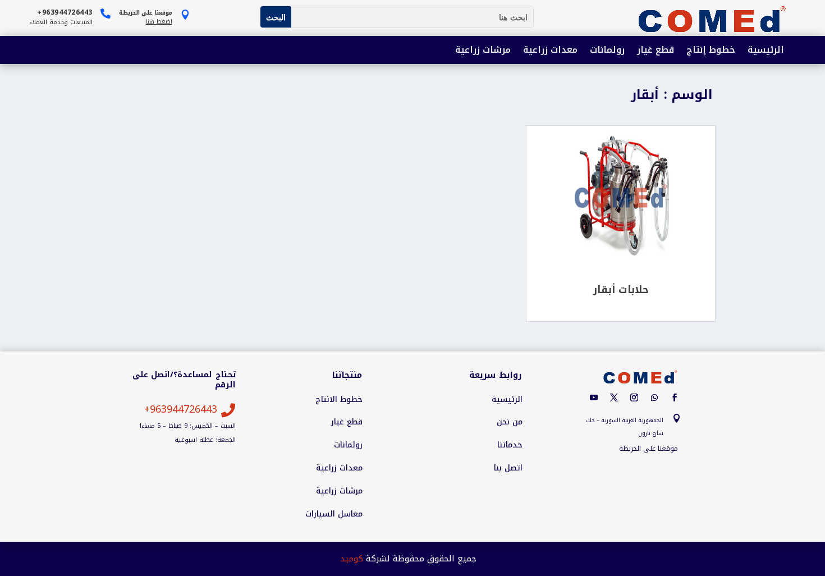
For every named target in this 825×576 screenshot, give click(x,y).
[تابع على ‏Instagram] (634, 397)
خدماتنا (509, 445)
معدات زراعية (550, 50)
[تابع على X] (614, 397)
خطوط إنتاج (710, 50)
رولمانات (607, 50)
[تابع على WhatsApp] (654, 397)
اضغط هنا (159, 22)
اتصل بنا (508, 468)
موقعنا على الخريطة (648, 448)
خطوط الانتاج (339, 399)
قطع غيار (655, 50)
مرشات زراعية (483, 50)
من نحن (509, 422)
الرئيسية (766, 50)
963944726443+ (180, 409)
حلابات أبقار (621, 289)
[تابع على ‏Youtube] (594, 397)
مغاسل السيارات (334, 514)
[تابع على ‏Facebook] (674, 397)
